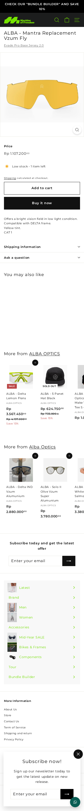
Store (7, 715)
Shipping (10, 178)
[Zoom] (77, 129)
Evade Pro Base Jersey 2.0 (24, 45)
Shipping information (22, 247)
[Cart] (66, 20)
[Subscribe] (67, 794)
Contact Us (11, 721)
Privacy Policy (13, 739)
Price (8, 146)
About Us (10, 709)
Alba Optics (42, 447)
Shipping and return (18, 733)
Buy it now (42, 203)
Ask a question (17, 257)
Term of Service (15, 727)
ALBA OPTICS (44, 353)
